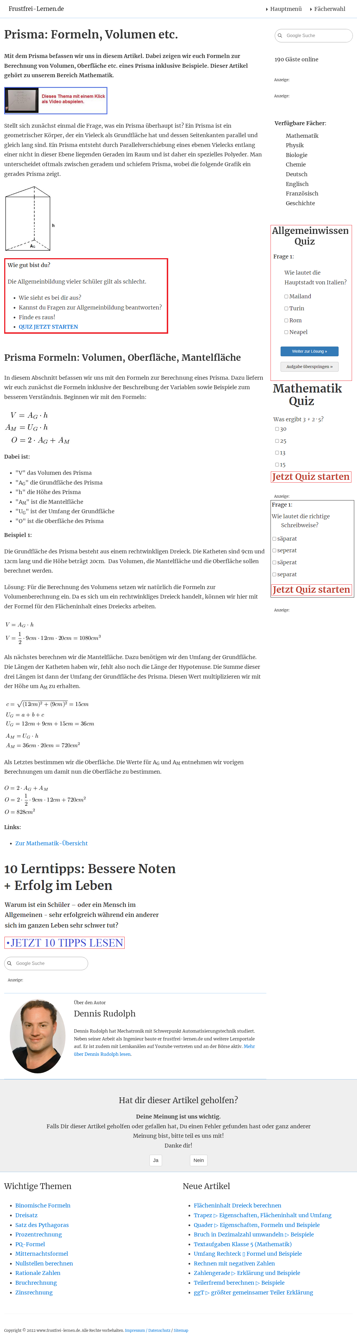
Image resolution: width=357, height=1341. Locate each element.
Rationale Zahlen (38, 1273)
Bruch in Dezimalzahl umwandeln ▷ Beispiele (254, 1234)
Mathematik (302, 135)
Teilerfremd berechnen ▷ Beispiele (239, 1282)
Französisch (302, 193)
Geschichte (300, 203)
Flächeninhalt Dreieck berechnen (237, 1205)
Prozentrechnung (38, 1234)
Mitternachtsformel (41, 1253)
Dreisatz (26, 1215)
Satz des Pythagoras (42, 1225)
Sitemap (181, 1330)
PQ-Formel (30, 1244)
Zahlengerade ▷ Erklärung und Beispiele (247, 1273)
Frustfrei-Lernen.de (36, 8)
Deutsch (297, 174)
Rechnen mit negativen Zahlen (234, 1263)
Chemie (296, 164)
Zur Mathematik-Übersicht (51, 843)
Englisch (297, 184)
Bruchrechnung (36, 1282)
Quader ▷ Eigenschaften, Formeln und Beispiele (257, 1225)
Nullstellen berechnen (44, 1263)
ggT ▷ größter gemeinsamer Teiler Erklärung (253, 1292)
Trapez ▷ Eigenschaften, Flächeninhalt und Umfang (263, 1215)
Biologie (296, 155)
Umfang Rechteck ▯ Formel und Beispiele (248, 1253)
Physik (295, 145)
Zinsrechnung (34, 1292)
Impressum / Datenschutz (147, 1330)
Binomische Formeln (43, 1205)
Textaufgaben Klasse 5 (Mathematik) (243, 1244)
